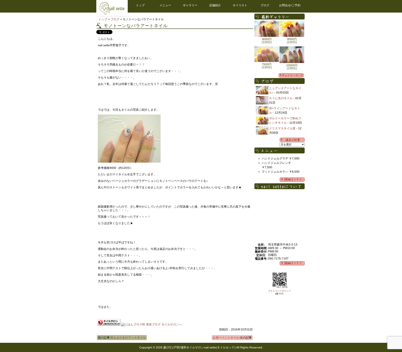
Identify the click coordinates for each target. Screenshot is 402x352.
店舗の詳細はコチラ (292, 263)
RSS (281, 293)
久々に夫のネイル (280, 98)
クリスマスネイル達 (282, 128)
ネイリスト (240, 5)
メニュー (165, 5)
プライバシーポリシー (279, 291)
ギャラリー (190, 5)
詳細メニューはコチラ (292, 179)
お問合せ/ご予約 (289, 5)
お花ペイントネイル (226, 337)
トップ (140, 5)
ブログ (264, 5)
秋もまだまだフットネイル (128, 337)
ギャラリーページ (291, 75)
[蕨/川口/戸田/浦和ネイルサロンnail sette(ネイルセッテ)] (112, 13)
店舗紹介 (215, 5)
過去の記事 (292, 140)
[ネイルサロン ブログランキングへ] (108, 324)
